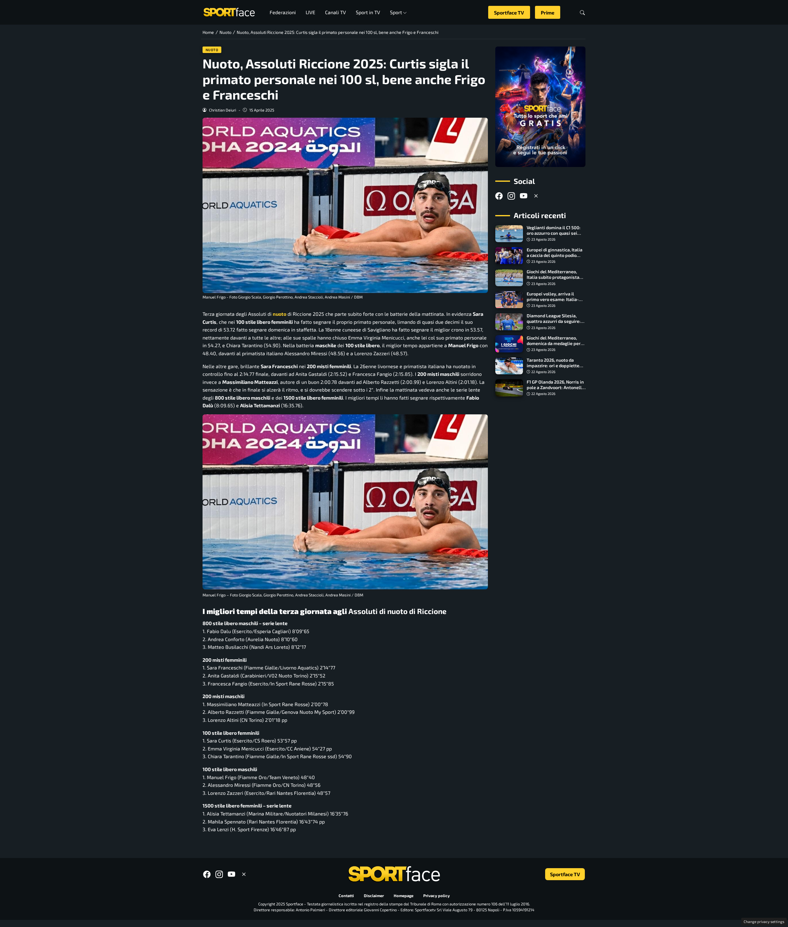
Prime (547, 12)
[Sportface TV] (540, 107)
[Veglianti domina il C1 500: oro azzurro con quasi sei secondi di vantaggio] (509, 233)
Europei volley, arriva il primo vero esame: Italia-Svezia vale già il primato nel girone (553, 302)
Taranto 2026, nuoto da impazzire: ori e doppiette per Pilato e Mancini (553, 365)
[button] (582, 12)
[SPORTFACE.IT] (229, 11)
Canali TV (335, 12)
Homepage (403, 895)
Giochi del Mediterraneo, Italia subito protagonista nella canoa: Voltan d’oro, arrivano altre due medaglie (555, 280)
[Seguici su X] (536, 196)
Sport (396, 12)
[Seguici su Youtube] (523, 196)
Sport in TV (368, 12)
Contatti (346, 895)
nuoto (279, 314)
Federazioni (283, 12)
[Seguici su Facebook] (499, 196)
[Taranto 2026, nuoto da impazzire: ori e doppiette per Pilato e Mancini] (509, 366)
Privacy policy (436, 895)
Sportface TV (509, 12)
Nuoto (212, 50)
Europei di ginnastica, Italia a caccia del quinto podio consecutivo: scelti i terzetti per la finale (555, 258)
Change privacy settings (764, 921)
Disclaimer (374, 895)
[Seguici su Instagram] (511, 196)
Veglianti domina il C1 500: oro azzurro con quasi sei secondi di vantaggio (554, 233)
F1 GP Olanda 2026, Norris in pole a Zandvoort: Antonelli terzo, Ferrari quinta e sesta (555, 387)
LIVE (310, 12)
